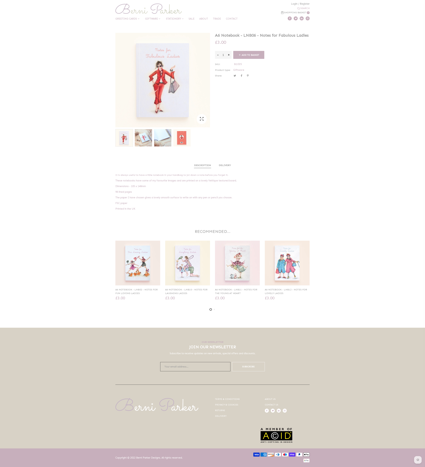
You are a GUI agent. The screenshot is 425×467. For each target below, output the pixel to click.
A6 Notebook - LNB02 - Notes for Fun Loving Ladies (136, 291)
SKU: (217, 64)
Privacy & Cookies (226, 404)
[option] (124, 138)
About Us (270, 399)
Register (305, 3)
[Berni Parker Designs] (148, 8)
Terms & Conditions (227, 399)
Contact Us (271, 404)
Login (294, 3)
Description (202, 165)
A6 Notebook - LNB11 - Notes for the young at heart (236, 291)
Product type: (222, 70)
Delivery (225, 165)
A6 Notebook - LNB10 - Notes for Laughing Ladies (186, 291)
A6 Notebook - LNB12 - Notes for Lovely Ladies (286, 291)
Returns (220, 410)
